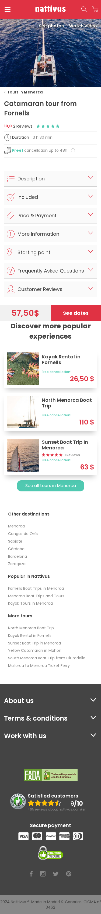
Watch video (83, 26)
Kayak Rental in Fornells (29, 635)
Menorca (16, 526)
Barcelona (17, 556)
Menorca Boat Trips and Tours (36, 596)
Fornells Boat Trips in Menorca (36, 588)
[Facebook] (31, 874)
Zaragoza (17, 563)
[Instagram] (42, 874)
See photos (52, 26)
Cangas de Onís (23, 533)
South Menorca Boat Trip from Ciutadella (46, 658)
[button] (84, 9)
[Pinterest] (68, 874)
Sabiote (15, 541)
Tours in (25, 92)
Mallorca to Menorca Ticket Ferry (39, 665)
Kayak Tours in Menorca (30, 603)
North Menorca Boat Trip (31, 628)
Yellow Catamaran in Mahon (34, 650)
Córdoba (16, 549)
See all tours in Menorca (50, 485)
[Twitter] (55, 874)
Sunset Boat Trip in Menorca (34, 643)
